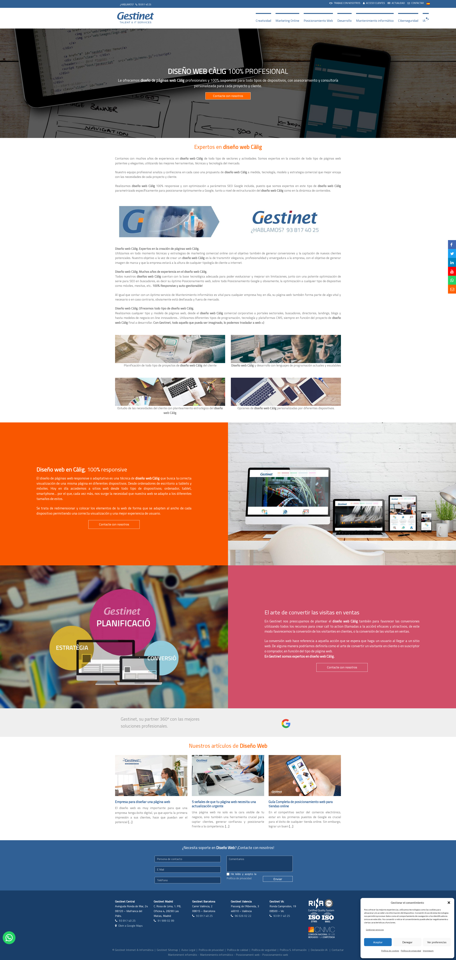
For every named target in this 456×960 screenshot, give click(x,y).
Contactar (338, 950)
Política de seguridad (264, 950)
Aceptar (378, 942)
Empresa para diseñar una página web (142, 801)
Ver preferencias (437, 942)
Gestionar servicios (375, 929)
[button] (449, 902)
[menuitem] (344, 3)
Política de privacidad (411, 950)
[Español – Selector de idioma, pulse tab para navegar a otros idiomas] (428, 3)
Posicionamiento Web (318, 20)
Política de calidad (237, 950)
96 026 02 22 (243, 916)
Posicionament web (248, 955)
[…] (130, 822)
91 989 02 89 (166, 920)
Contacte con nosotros (228, 95)
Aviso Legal (188, 950)
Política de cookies (390, 950)
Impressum (428, 950)
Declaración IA (319, 950)
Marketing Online (287, 20)
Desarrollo (344, 20)
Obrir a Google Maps (130, 925)
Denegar (407, 942)
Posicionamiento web (275, 955)
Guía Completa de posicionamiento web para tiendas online (301, 803)
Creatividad (263, 20)
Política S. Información (293, 950)
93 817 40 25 (144, 4)
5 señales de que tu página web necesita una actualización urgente (224, 803)
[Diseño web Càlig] (168, 221)
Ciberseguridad (408, 20)
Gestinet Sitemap (167, 950)
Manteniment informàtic (182, 955)
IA (424, 20)
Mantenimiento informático (375, 20)
